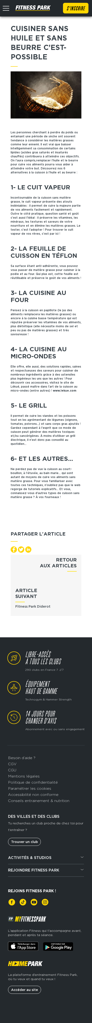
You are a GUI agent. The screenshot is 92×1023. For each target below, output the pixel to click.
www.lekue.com (64, 390)
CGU (12, 770)
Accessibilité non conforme (33, 794)
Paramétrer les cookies (29, 788)
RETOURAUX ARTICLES (58, 563)
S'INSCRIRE (76, 8)
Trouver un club (24, 842)
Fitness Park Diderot (32, 606)
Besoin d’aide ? (21, 758)
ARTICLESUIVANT (26, 593)
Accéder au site (24, 990)
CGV (12, 764)
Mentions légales (24, 776)
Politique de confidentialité (33, 782)
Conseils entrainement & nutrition (38, 800)
